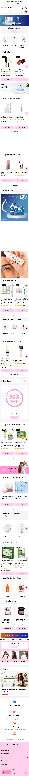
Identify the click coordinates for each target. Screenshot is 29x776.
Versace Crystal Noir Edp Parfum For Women (21, 620)
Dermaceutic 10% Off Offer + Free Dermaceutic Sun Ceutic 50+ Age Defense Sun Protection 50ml (7, 300)
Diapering (7, 537)
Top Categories (5, 753)
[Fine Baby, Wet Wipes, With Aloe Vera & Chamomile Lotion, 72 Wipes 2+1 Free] (21, 434)
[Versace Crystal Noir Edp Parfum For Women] (21, 610)
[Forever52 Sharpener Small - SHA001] (21, 62)
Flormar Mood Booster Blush (6, 173)
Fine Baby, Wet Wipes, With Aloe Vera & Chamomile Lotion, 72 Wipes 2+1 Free (20, 444)
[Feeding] (21, 528)
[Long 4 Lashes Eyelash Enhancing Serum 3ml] (7, 108)
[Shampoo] (7, 588)
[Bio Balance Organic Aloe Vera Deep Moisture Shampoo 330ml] (21, 552)
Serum (23, 333)
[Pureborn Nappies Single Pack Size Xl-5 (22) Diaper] (21, 487)
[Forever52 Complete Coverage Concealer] (7, 62)
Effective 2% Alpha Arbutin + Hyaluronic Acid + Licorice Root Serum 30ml (7, 361)
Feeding (21, 537)
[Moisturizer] (14, 327)
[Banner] (5, 39)
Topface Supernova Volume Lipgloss (20, 116)
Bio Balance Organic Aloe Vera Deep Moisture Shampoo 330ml (21, 562)
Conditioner (21, 596)
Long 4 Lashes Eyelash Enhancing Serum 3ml (6, 116)
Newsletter (4, 764)
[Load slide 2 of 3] (12, 24)
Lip (24, 150)
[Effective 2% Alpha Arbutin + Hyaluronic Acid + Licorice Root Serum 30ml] (7, 351)
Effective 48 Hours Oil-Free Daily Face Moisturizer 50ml (20, 360)
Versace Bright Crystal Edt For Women (7, 619)
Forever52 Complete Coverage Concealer (6, 70)
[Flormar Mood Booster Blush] (7, 164)
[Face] (5, 144)
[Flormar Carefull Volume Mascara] (21, 164)
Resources (4, 761)
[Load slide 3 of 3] (15, 24)
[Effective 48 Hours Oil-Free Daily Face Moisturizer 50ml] (21, 351)
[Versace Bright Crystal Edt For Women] (7, 610)
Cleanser (5, 333)
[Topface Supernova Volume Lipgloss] (21, 108)
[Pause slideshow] (20, 24)
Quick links (4, 757)
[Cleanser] (5, 327)
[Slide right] (16, 31)
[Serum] (23, 327)
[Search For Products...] (26, 12)
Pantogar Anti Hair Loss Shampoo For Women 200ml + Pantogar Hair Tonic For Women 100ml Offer (7, 563)
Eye (15, 150)
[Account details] (22, 7)
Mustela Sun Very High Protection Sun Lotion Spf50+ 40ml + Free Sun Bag (7, 444)
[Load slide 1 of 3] (11, 24)
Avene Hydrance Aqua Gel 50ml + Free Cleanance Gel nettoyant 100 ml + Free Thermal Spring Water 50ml (21, 300)
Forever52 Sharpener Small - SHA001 (20, 70)
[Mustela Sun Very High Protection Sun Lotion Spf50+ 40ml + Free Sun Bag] (7, 434)
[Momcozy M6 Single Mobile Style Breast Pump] (7, 487)
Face (5, 150)
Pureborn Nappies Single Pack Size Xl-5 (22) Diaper (21, 495)
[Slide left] (13, 31)
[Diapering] (7, 528)
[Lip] (23, 144)
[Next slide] (26, 2)
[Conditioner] (21, 588)
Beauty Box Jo (5, 750)
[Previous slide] (3, 2)
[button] (2, 7)
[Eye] (14, 144)
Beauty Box (16, 773)
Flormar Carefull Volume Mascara (21, 173)
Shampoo (7, 596)
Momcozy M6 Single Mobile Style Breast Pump (7, 495)
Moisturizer (14, 333)
